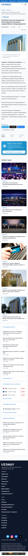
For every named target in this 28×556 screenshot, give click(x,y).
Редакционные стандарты (9, 512)
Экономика (4, 476)
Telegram (6, 126)
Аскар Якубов (5, 27)
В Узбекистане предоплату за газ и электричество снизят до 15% (12, 430)
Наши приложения (6, 507)
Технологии (4, 481)
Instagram (4, 520)
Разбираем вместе (22, 1)
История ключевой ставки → (10, 412)
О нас (3, 499)
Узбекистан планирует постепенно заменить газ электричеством (12, 443)
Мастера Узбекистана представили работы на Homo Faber (12, 338)
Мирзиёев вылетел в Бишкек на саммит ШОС (14, 352)
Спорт (3, 486)
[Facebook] (16, 536)
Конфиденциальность (7, 504)
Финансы (9, 10)
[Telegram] (7, 536)
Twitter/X (14, 126)
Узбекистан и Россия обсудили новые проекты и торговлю (13, 359)
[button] (22, 4)
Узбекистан (4, 474)
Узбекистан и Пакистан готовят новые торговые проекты (13, 365)
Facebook (21, 126)
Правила (3, 502)
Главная (3, 10)
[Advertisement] (14, 554)
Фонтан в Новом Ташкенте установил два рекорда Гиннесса (13, 436)
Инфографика (4, 1)
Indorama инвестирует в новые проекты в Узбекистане (14, 372)
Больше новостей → (8, 378)
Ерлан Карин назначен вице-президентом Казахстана (11, 345)
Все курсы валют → (8, 398)
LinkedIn (3, 527)
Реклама (3, 509)
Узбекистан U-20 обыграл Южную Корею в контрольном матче (14, 450)
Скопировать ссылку (9, 129)
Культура (4, 484)
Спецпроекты (12, 1)
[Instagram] (11, 536)
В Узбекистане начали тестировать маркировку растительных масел (12, 332)
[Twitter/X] (20, 536)
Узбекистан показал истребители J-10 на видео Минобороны (13, 423)
